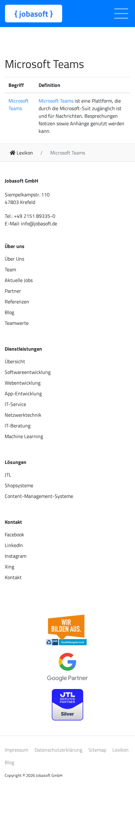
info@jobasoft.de (39, 223)
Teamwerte (17, 323)
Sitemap (97, 750)
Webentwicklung (22, 383)
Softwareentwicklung (28, 372)
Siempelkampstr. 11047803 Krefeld (27, 198)
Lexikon (120, 750)
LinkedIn (14, 545)
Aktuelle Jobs (19, 280)
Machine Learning (24, 436)
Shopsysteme (19, 485)
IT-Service (15, 404)
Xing (9, 566)
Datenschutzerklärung (58, 750)
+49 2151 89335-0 (34, 216)
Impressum (16, 750)
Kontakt (13, 577)
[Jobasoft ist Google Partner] (67, 667)
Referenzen (17, 301)
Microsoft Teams (18, 104)
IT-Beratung (17, 425)
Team (10, 269)
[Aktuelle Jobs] (66, 629)
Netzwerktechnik (23, 415)
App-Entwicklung (23, 393)
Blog (9, 312)
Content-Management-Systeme (39, 496)
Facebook (14, 534)
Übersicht (15, 361)
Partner (13, 291)
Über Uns (14, 259)
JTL (8, 474)
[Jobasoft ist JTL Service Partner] (67, 704)
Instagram (15, 556)
